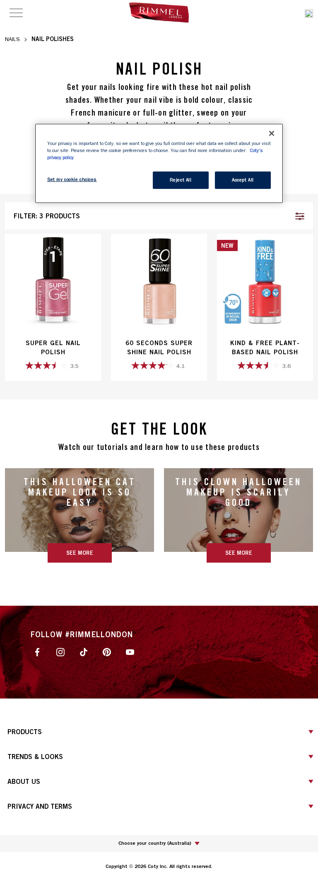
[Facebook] (37, 651)
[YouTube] (130, 651)
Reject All (181, 180)
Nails (12, 39)
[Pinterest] (107, 651)
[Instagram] (60, 651)
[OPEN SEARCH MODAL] (309, 12)
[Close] (272, 133)
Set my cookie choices (72, 179)
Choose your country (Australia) (154, 843)
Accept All (243, 180)
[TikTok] (84, 651)
